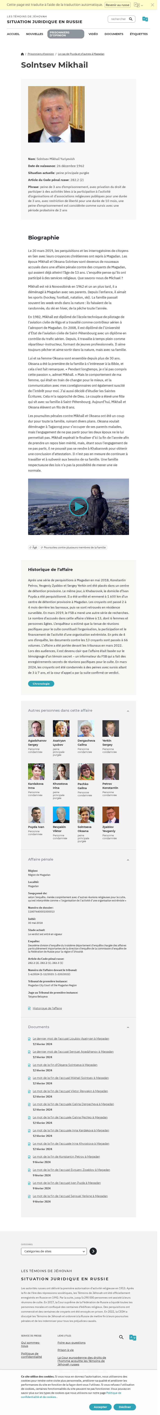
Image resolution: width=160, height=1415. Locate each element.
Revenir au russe (117, 5)
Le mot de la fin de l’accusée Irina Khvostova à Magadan (71, 1143)
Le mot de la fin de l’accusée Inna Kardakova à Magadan (71, 1130)
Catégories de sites (37, 1251)
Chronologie (41, 683)
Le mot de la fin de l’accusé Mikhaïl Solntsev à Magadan (71, 1078)
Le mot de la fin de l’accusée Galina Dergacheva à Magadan (73, 1104)
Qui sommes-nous (30, 1344)
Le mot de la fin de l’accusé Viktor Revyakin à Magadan (70, 1091)
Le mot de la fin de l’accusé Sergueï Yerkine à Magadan (70, 1196)
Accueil (13, 34)
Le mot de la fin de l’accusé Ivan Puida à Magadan (67, 1183)
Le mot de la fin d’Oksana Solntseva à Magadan (65, 1065)
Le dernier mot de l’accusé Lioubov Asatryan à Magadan (71, 1038)
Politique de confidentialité (31, 1355)
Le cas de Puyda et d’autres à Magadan (81, 54)
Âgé (34, 547)
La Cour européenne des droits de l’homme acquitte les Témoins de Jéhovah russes (82, 1361)
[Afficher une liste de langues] (138, 5)
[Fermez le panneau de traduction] (152, 5)
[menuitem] (13, 34)
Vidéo (93, 34)
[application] (78, 507)
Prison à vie (66, 1350)
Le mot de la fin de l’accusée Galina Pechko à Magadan (70, 1117)
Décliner (125, 1407)
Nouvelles (34, 34)
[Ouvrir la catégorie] (93, 1251)
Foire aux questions (71, 1342)
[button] (78, 506)
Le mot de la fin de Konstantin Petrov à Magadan (66, 1156)
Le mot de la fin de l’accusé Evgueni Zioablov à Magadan (71, 1170)
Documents (114, 34)
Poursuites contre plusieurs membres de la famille (75, 547)
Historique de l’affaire (47, 1008)
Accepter (100, 1407)
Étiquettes (139, 34)
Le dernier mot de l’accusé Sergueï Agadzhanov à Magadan (73, 1051)
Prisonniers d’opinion (59, 34)
